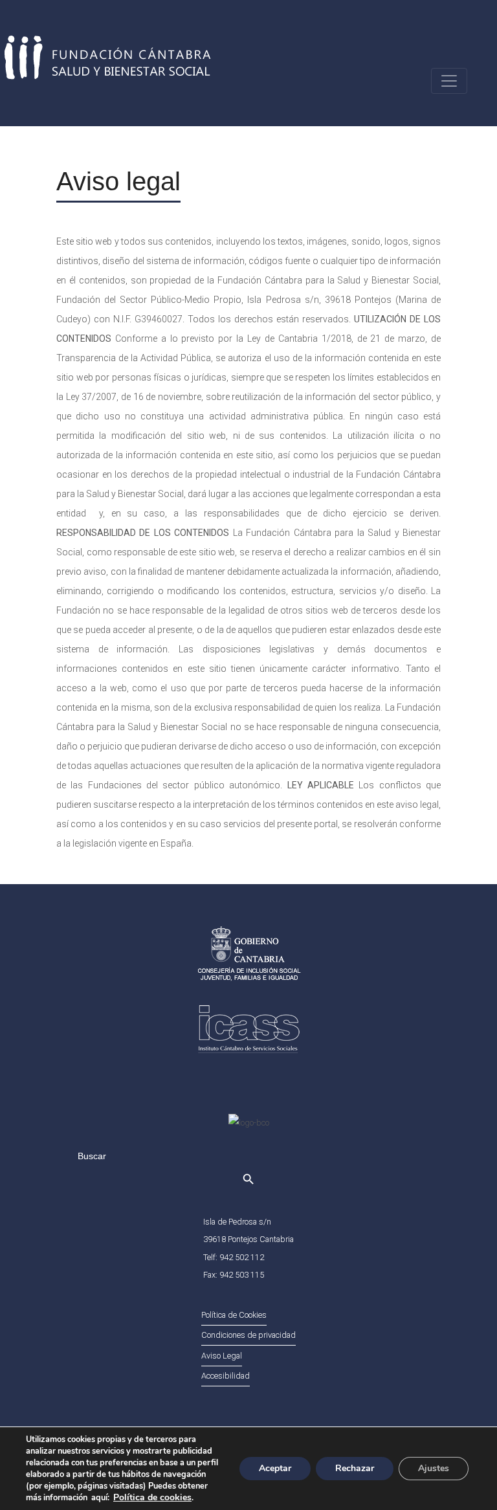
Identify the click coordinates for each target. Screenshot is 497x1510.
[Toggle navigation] (449, 81)
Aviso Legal (221, 1355)
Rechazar (354, 1468)
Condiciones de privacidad (248, 1335)
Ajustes (433, 1468)
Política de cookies (152, 1497)
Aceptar (275, 1468)
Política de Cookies (234, 1315)
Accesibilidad (225, 1376)
